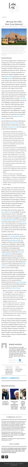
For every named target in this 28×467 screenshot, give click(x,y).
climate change (16, 288)
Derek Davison (13, 26)
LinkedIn (20, 362)
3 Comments (22, 26)
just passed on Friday (13, 127)
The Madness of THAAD (19, 370)
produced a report (21, 282)
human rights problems (14, 240)
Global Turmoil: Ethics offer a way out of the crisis (23, 405)
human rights (9, 76)
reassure (23, 98)
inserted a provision (13, 123)
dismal (9, 78)
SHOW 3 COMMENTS (10, 378)
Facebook (12, 362)
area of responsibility (14, 236)
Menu (4, 17)
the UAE (9, 212)
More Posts (13, 360)
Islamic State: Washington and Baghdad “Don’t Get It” (9, 372)
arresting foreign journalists (9, 220)
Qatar (3, 212)
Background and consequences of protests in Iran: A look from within (14, 405)
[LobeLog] (14, 8)
